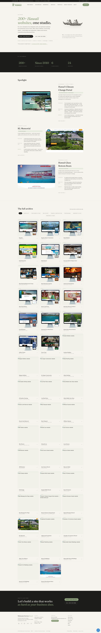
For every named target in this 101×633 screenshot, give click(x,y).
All (20, 213)
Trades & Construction (56, 213)
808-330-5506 (54, 617)
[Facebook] (22, 623)
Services (53, 4)
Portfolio (60, 4)
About (75, 4)
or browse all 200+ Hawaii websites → (40, 43)
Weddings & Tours (50, 215)
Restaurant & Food (36, 213)
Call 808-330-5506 (40, 36)
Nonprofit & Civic (77, 213)
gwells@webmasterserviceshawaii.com (58, 618)
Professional (67, 213)
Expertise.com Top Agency (26, 40)
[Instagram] (24, 623)
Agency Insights (68, 4)
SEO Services (38, 4)
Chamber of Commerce (36, 40)
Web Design (30, 4)
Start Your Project (24, 36)
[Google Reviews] (31, 623)
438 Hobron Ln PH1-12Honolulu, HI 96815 (38, 618)
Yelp (28, 623)
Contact (86, 4)
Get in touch (55, 620)
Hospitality (26, 213)
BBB (19, 40)
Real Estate (45, 213)
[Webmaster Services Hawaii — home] (16, 4)
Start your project (71, 599)
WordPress (45, 4)
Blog (69, 623)
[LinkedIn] (19, 623)
